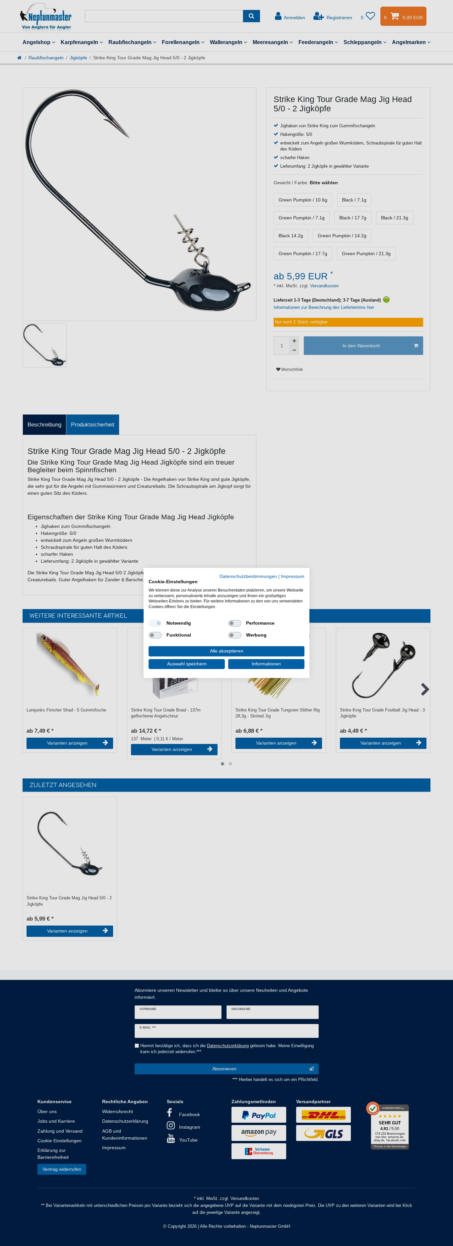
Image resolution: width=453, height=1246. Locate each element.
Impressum (292, 576)
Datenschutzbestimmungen (248, 576)
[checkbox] (155, 623)
